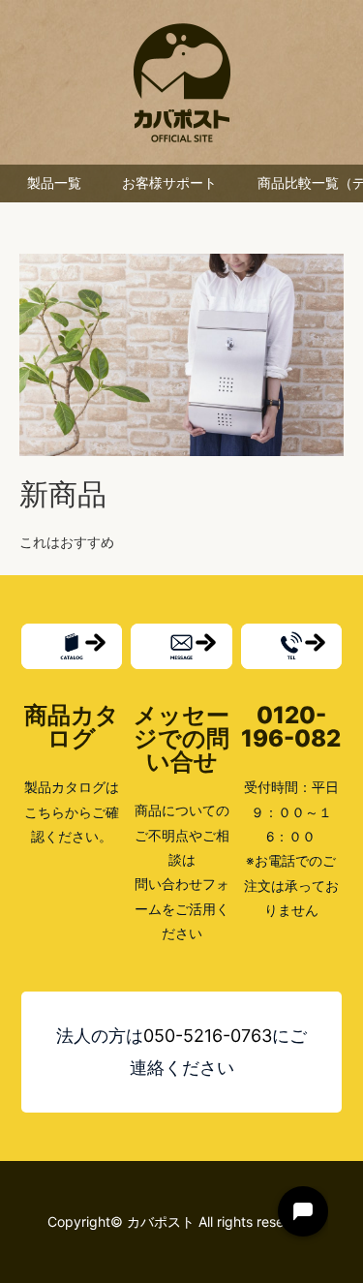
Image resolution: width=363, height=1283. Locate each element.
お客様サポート (169, 183)
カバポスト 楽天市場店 (182, 82)
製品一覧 (54, 183)
